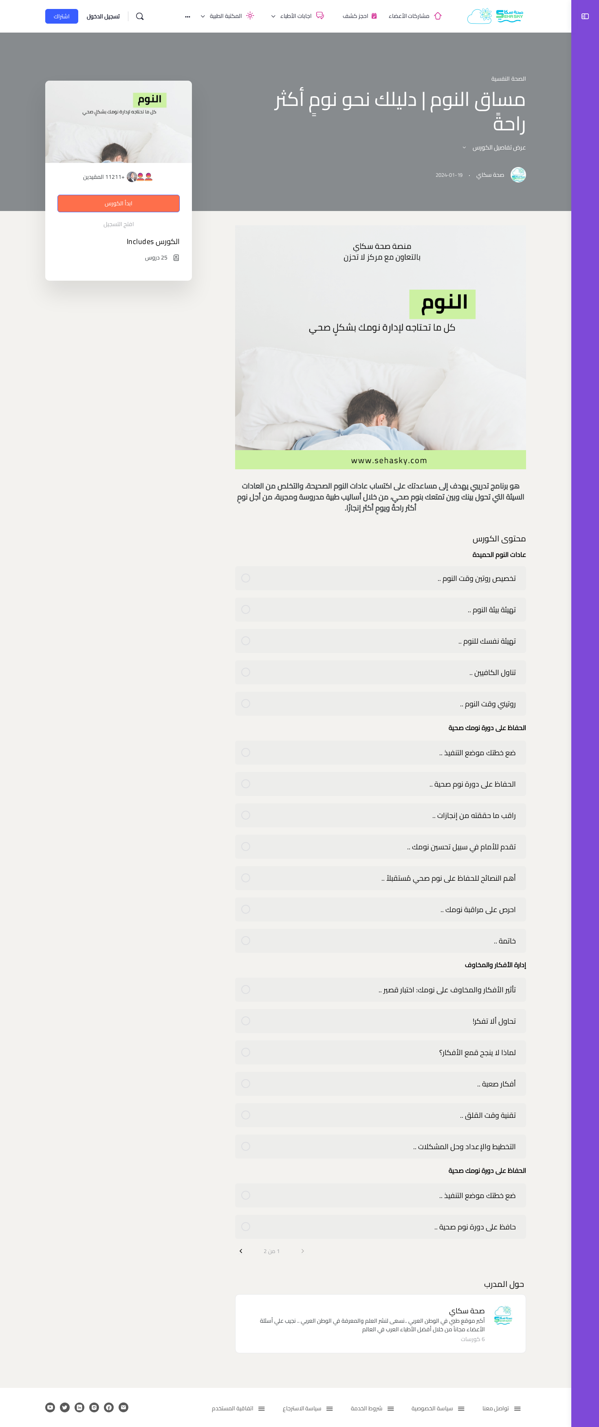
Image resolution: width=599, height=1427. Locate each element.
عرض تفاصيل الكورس (498, 147)
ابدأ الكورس (118, 203)
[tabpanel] (380, 369)
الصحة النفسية (508, 78)
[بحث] (140, 16)
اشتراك (62, 16)
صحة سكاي (467, 1310)
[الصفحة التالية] (241, 1251)
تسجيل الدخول (103, 16)
